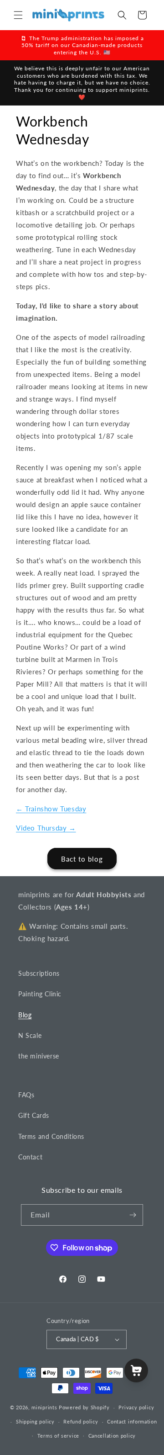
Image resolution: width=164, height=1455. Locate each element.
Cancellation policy (112, 1436)
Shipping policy (35, 1421)
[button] (18, 15)
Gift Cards (33, 1115)
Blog (24, 1015)
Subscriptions (39, 973)
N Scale (29, 1035)
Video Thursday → (46, 828)
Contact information (132, 1421)
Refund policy (80, 1421)
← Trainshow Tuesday (51, 808)
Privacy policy (136, 1407)
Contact (30, 1157)
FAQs (26, 1095)
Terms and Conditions (51, 1136)
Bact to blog (82, 859)
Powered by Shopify (84, 1407)
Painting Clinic (40, 994)
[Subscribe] (133, 1215)
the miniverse (38, 1056)
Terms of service (58, 1436)
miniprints (45, 1407)
